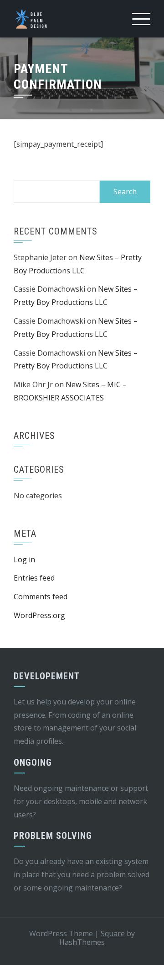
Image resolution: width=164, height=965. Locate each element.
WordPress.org (39, 615)
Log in (24, 559)
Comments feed (40, 597)
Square (113, 933)
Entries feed (34, 578)
